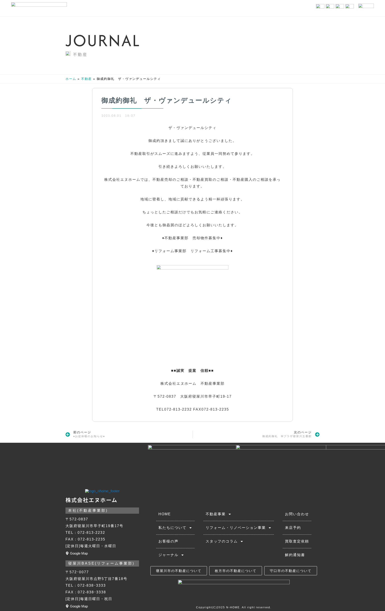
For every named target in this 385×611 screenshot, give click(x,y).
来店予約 (293, 528)
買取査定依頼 (297, 541)
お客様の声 (168, 541)
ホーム (71, 79)
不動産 (80, 54)
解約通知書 (295, 555)
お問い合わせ (297, 514)
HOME (164, 514)
